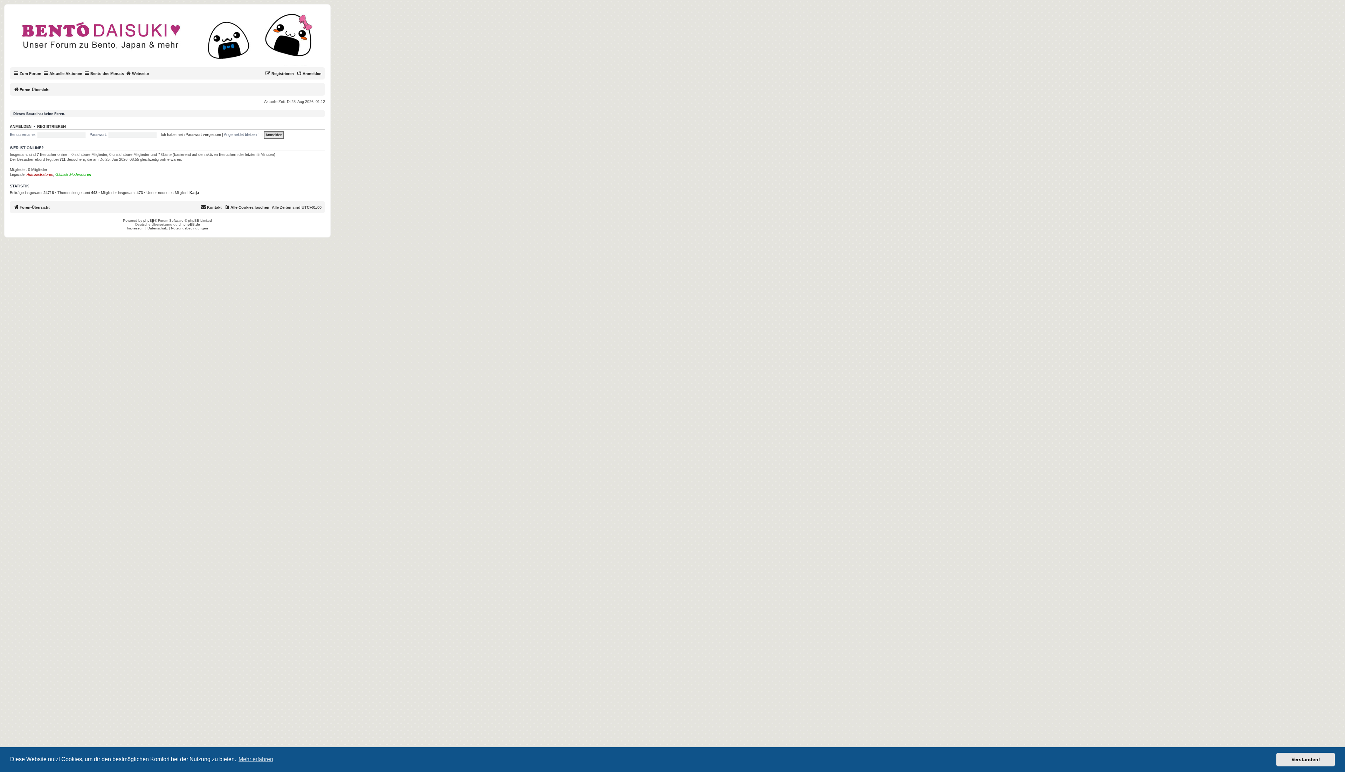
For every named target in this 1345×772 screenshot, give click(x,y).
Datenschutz (157, 228)
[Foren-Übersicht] (173, 40)
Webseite (140, 73)
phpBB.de (192, 224)
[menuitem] (309, 73)
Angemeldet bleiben (241, 134)
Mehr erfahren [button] (256, 759)
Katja (194, 193)
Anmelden (21, 126)
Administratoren (40, 174)
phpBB (148, 220)
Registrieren (51, 126)
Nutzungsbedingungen (189, 228)
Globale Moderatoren (73, 174)
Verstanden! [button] (1305, 759)
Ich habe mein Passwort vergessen (191, 134)
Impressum (135, 228)
